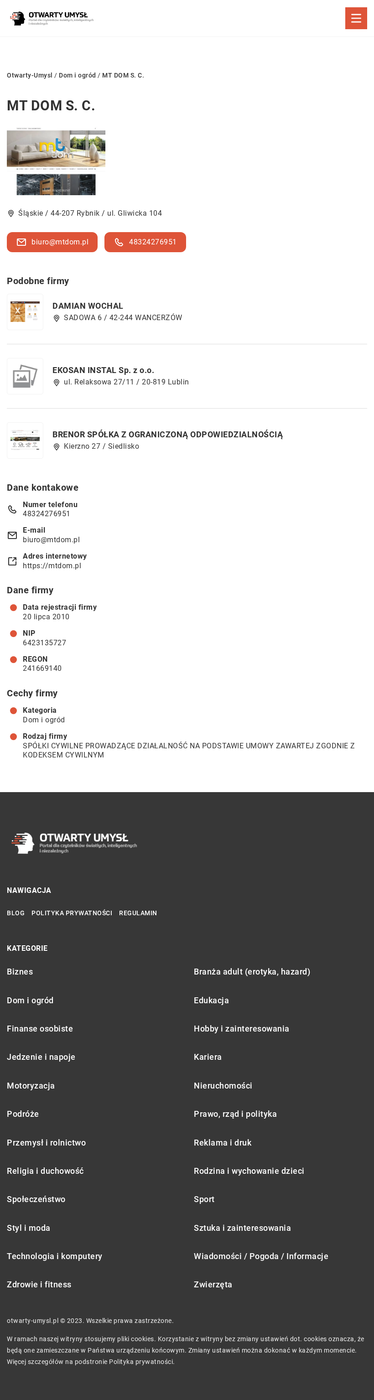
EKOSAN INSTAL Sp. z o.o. (103, 370)
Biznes (20, 971)
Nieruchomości (223, 1085)
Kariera (208, 1057)
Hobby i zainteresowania (242, 1028)
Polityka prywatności (71, 913)
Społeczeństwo (36, 1199)
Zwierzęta (213, 1284)
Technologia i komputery (55, 1256)
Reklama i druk (222, 1142)
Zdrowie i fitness (39, 1284)
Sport (204, 1199)
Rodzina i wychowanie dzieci (249, 1171)
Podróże (23, 1114)
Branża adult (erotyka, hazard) (252, 971)
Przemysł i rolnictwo (46, 1142)
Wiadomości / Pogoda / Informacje (261, 1256)
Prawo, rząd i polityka (235, 1114)
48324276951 (153, 242)
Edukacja (211, 1000)
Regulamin (138, 913)
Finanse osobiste (40, 1028)
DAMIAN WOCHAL (88, 306)
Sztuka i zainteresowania (242, 1228)
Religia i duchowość (45, 1171)
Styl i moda (29, 1228)
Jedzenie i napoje (41, 1057)
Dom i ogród (44, 720)
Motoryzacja (31, 1085)
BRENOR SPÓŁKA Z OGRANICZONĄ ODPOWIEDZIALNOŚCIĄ (167, 434)
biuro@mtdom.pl (59, 242)
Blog (16, 913)
